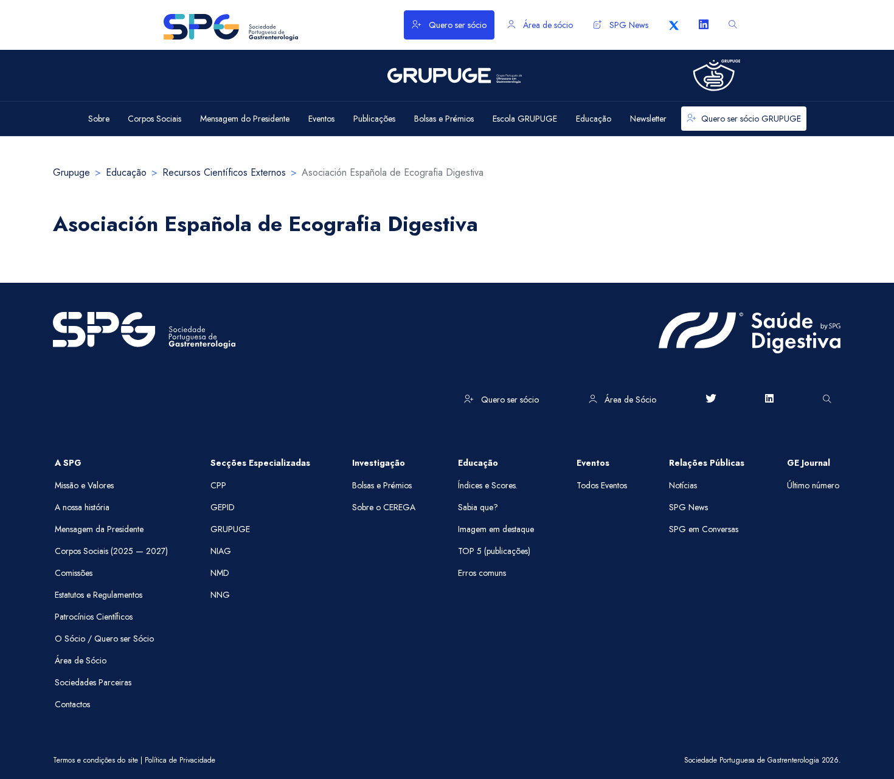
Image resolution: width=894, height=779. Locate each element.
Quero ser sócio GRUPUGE (751, 119)
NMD (219, 573)
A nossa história (82, 507)
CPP (218, 485)
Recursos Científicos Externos (224, 172)
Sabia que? (478, 507)
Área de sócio (547, 25)
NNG (220, 595)
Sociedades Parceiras (93, 682)
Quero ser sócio (456, 25)
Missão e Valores (84, 485)
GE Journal (808, 463)
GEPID (222, 507)
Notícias (683, 485)
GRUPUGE (230, 529)
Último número (813, 485)
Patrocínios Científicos (94, 617)
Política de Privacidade (180, 760)
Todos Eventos (602, 485)
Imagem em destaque (496, 529)
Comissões (73, 573)
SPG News (627, 25)
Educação (126, 172)
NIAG (220, 551)
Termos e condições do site (95, 760)
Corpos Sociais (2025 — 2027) (111, 551)
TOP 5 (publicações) (494, 551)
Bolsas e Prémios (382, 485)
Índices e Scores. (488, 485)
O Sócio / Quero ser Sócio (104, 638)
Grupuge (71, 172)
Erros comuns (482, 573)
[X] (674, 25)
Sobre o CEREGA (383, 507)
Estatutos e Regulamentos (98, 595)
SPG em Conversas (703, 529)
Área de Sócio (629, 399)
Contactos (72, 704)
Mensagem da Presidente (99, 529)
